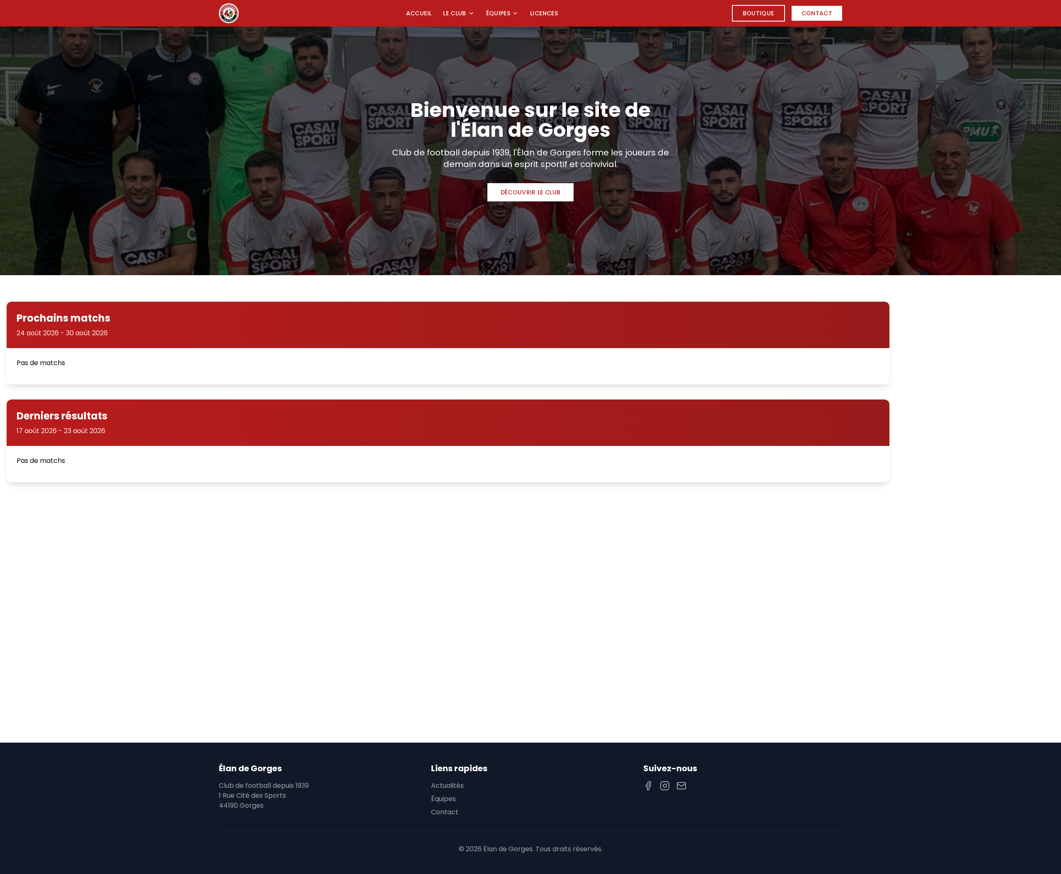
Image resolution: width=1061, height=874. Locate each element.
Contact (817, 13)
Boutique (758, 13)
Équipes (498, 13)
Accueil (418, 13)
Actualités (447, 785)
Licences (544, 13)
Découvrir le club (531, 192)
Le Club (454, 13)
